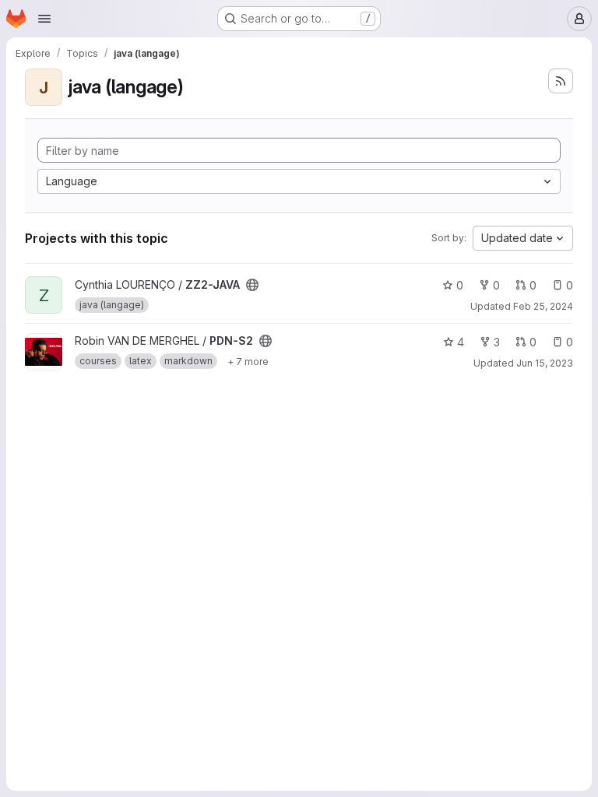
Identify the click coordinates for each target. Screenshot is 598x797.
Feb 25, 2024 (543, 306)
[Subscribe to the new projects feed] (560, 80)
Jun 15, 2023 (544, 363)
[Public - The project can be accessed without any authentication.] (252, 285)
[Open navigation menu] (44, 18)
